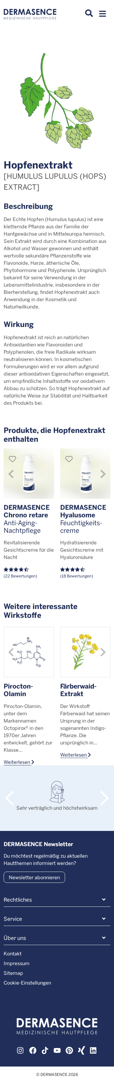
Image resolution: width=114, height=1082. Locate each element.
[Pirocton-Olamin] (29, 652)
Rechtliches (18, 899)
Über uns (15, 937)
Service (13, 918)
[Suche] (89, 13)
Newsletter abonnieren (34, 877)
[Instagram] (21, 1050)
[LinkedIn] (94, 1050)
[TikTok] (45, 1050)
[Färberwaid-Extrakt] (85, 652)
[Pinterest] (69, 1050)
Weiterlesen (17, 761)
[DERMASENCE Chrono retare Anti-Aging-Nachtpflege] (29, 473)
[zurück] (11, 473)
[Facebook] (33, 1050)
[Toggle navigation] (102, 15)
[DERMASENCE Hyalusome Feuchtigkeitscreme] (85, 473)
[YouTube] (57, 1050)
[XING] (81, 1050)
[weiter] (103, 473)
